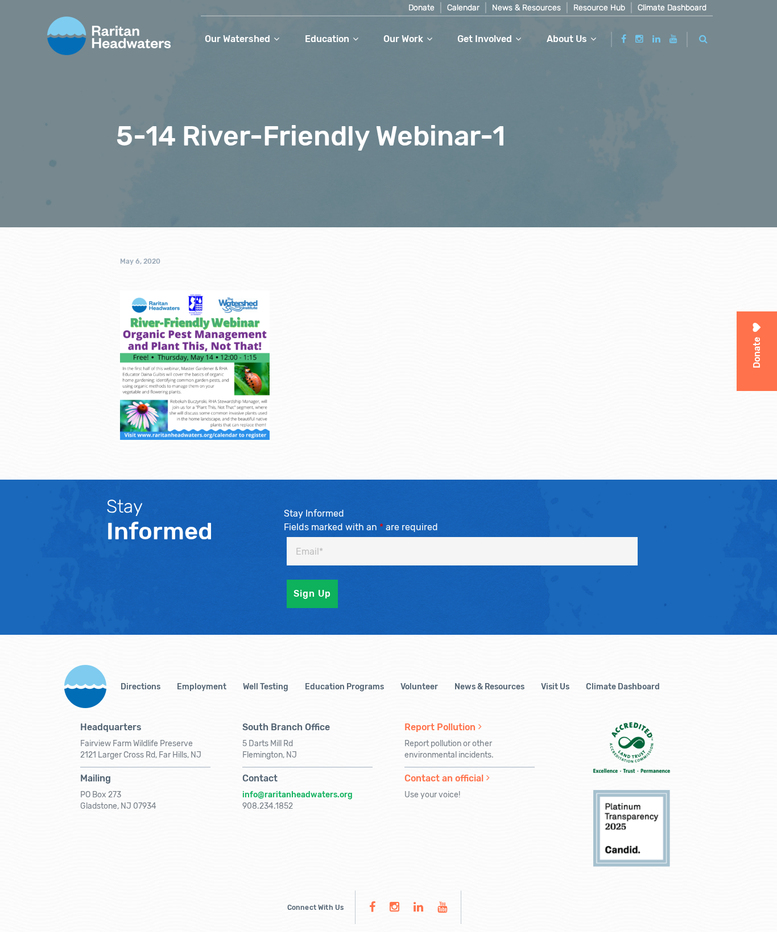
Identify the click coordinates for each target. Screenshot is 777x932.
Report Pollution (440, 727)
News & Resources (526, 8)
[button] (703, 37)
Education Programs (344, 687)
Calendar (463, 8)
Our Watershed (237, 39)
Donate (421, 8)
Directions (140, 687)
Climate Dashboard (672, 8)
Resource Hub (599, 8)
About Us (567, 39)
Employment (201, 687)
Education (327, 39)
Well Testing (265, 687)
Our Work (403, 39)
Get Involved (484, 39)
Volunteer (419, 687)
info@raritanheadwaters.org (297, 795)
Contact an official (443, 778)
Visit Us (555, 687)
